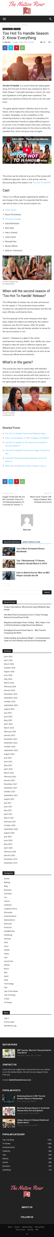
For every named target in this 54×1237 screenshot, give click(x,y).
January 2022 (9, 780)
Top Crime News (11, 991)
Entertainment (14, 25)
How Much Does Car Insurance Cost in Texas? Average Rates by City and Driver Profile (26, 616)
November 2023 (10, 698)
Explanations (9, 920)
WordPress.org (10, 1025)
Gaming (7, 938)
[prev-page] (4, 584)
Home (5, 25)
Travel (6, 998)
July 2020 (8, 836)
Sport (6, 976)
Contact (17, 1227)
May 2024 (8, 679)
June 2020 (8, 840)
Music (6, 968)
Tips (6, 987)
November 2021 (10, 788)
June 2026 (8, 656)
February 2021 (10, 821)
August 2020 (9, 833)
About (10, 1227)
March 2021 (9, 818)
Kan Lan (7, 42)
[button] (4, 19)
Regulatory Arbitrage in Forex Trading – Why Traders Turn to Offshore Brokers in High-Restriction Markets (27, 624)
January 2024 (9, 690)
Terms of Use (20, 1229)
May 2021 (8, 810)
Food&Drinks (9, 931)
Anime (6, 878)
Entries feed (9, 1022)
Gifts (6, 942)
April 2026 (8, 660)
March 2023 (9, 728)
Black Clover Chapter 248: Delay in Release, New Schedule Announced (40, 499)
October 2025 (9, 668)
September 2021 (11, 795)
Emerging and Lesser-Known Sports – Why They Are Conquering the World (25, 631)
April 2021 (8, 814)
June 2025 (8, 675)
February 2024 (10, 686)
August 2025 (9, 671)
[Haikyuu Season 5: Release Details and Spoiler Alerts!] (9, 1123)
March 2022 (9, 773)
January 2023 (9, 735)
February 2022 (10, 776)
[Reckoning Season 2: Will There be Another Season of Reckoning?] (9, 1099)
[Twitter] (10, 47)
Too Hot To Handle (41, 182)
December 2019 (10, 859)
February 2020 (10, 851)
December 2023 (10, 694)
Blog (6, 886)
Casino (7, 901)
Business (8, 890)
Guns (6, 946)
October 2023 (9, 701)
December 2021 (10, 784)
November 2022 (10, 743)
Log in (6, 1018)
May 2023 (8, 720)
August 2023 (9, 709)
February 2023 (10, 731)
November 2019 (10, 863)
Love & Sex (8, 961)
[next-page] (8, 584)
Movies (7, 965)
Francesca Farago (13, 219)
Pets (6, 972)
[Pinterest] (16, 47)
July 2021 (8, 803)
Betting (7, 882)
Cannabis (8, 893)
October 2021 (9, 791)
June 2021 (8, 806)
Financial (8, 927)
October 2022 (9, 746)
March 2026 (9, 664)
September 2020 (11, 829)
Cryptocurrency (10, 908)
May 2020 (8, 844)
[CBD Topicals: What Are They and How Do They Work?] (9, 1053)
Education (8, 912)
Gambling (8, 935)
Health (7, 950)
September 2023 (11, 705)
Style (6, 980)
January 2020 (9, 855)
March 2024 (9, 683)
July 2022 (8, 758)
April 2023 (8, 724)
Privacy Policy (39, 1227)
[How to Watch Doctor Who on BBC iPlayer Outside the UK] (9, 575)
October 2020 (9, 825)
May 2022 (8, 765)
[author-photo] (27, 526)
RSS (37, 1229)
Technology (9, 983)
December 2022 (10, 739)
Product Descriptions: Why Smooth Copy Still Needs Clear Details (27, 608)
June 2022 (8, 761)
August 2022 (9, 754)
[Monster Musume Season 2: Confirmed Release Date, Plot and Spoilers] (9, 1111)
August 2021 (9, 799)
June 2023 (8, 716)
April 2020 (8, 848)
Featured (8, 923)
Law (5, 957)
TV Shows (25, 25)
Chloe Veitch (10, 210)
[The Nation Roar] (27, 8)
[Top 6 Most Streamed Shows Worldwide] (9, 551)
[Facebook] (5, 47)
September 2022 (11, 750)
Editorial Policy (27, 1227)
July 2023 (8, 713)
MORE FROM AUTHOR (31, 542)
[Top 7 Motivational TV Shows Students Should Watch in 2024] (9, 563)
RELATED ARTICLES (12, 542)
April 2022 (8, 769)
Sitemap (30, 1229)
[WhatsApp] (22, 47)
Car (5, 897)
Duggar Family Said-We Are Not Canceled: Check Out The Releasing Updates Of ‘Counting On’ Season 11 (14, 501)
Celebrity (8, 905)
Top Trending (9, 995)
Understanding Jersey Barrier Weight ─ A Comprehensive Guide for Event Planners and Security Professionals (27, 639)
